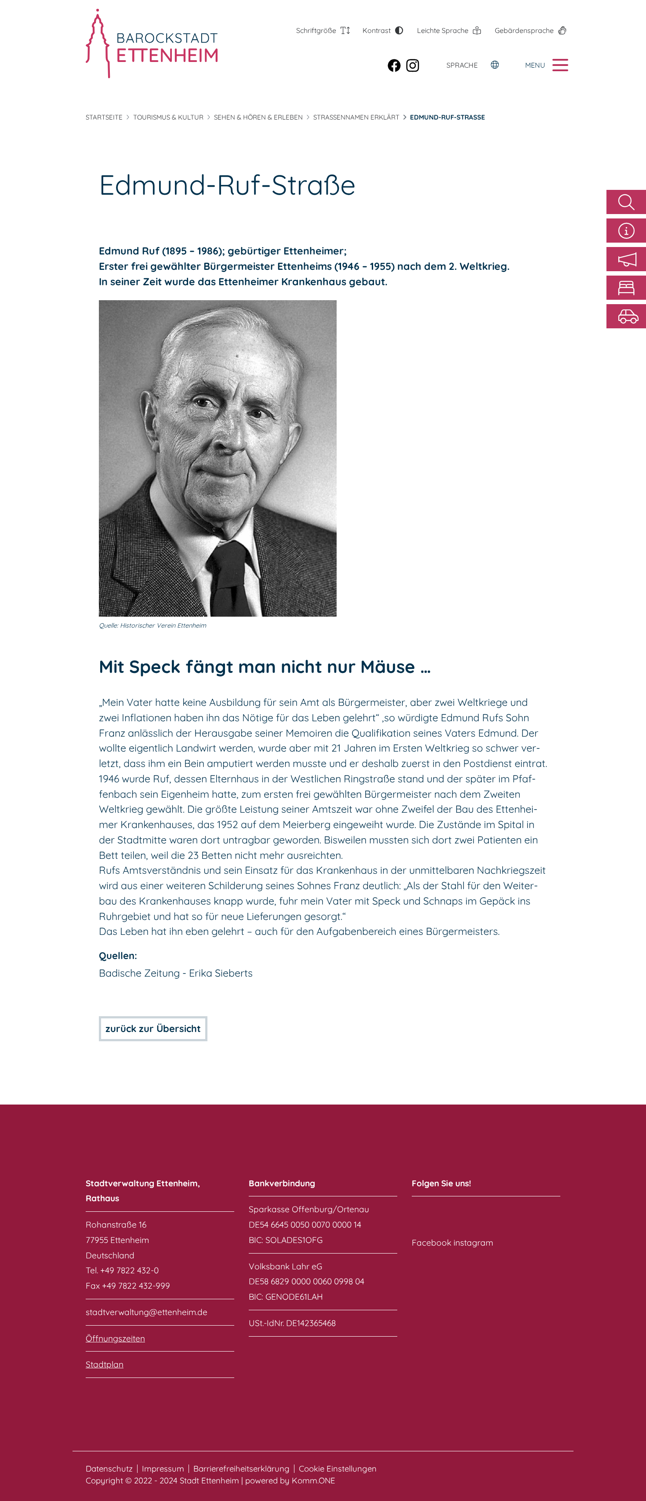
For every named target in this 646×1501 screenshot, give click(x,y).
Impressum (163, 1469)
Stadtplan (104, 1364)
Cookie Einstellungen (338, 1469)
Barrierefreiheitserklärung (241, 1469)
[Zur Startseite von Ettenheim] (135, 43)
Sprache (462, 65)
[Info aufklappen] (626, 230)
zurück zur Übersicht (153, 1028)
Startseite (104, 117)
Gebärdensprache (524, 30)
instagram (473, 1242)
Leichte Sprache (442, 30)
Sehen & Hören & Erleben (258, 117)
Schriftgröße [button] (316, 30)
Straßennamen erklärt (356, 117)
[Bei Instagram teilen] (415, 65)
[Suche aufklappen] (626, 202)
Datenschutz (109, 1469)
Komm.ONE (313, 1480)
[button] (626, 259)
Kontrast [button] (377, 30)
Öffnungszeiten (115, 1338)
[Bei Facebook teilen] (397, 65)
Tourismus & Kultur (168, 117)
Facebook (431, 1242)
